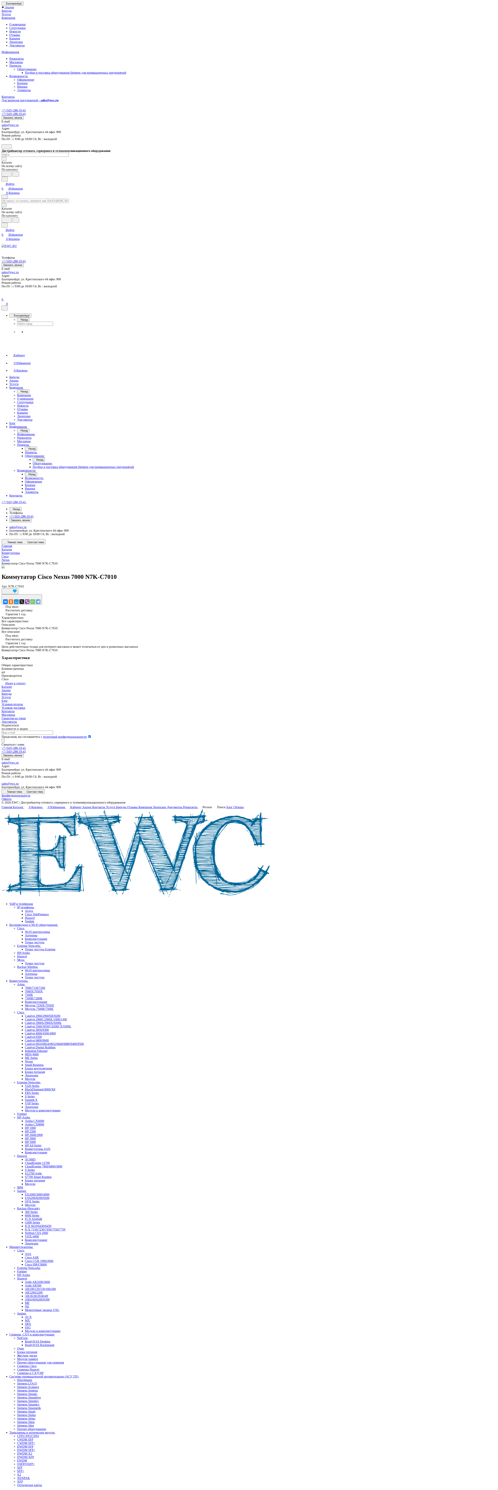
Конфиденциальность (16, 795)
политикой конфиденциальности (65, 736)
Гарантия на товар (14, 718)
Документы (17, 45)
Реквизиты (16, 58)
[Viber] (27, 601)
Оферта (6, 799)
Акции (6, 690)
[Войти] (3, 294)
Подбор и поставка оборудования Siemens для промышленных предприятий (75, 72)
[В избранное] (10, 591)
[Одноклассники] (11, 601)
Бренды (7, 693)
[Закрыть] (5, 308)
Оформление (25, 79)
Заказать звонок (12, 117)
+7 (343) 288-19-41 (14, 110)
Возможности (18, 76)
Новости (15, 31)
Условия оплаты (12, 704)
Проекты (15, 65)
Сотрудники (17, 28)
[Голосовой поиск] (7, 174)
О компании (17, 24)
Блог (5, 700)
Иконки (22, 86)
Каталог (7, 686)
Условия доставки (13, 707)
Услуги (6, 697)
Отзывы (14, 35)
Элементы (24, 90)
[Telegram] (38, 601)
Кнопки (22, 83)
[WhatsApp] (32, 601)
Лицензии (16, 42)
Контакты (8, 711)
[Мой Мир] (16, 601)
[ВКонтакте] (5, 601)
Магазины (16, 62)
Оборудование (27, 69)
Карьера (14, 38)
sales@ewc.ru (10, 125)
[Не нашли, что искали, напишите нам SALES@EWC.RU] (15, 174)
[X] (21, 601)
